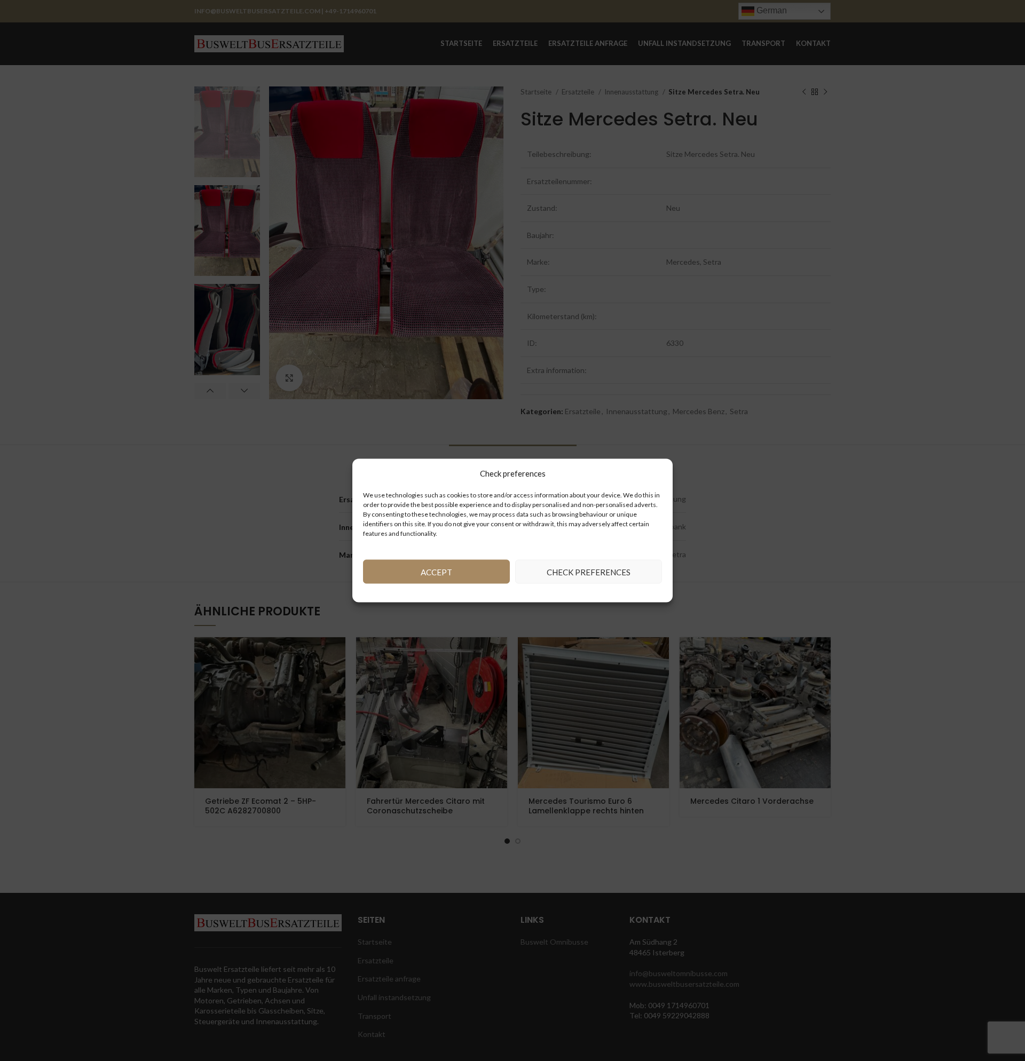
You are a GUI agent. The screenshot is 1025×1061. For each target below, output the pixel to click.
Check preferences (588, 571)
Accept (436, 571)
